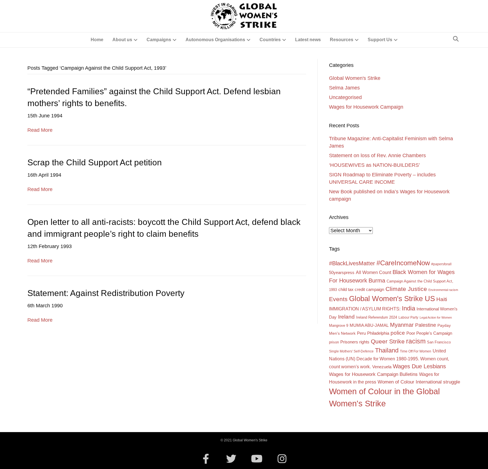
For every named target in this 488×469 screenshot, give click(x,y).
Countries (270, 39)
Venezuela (381, 367)
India (408, 308)
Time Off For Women (415, 351)
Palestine (425, 325)
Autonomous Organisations (215, 39)
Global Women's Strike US (392, 298)
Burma (377, 280)
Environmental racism (443, 290)
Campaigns (159, 39)
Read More (40, 130)
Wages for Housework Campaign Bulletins (373, 374)
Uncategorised (345, 97)
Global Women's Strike (354, 78)
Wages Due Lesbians (419, 366)
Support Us (380, 39)
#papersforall (441, 264)
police (398, 333)
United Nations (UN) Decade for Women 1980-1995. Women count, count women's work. (389, 358)
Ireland (346, 317)
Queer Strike (388, 341)
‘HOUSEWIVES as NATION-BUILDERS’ (374, 165)
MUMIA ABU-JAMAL (369, 325)
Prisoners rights (354, 341)
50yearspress (341, 272)
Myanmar (402, 325)
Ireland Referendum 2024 (376, 317)
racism (416, 341)
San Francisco (439, 342)
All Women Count (373, 272)
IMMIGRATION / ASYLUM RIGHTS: (364, 308)
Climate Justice (406, 289)
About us (122, 39)
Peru (361, 333)
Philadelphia (378, 333)
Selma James (344, 88)
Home (97, 39)
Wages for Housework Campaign (366, 107)
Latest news (308, 39)
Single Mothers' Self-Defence (351, 351)
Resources (341, 39)
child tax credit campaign (361, 289)
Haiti (441, 299)
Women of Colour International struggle (419, 382)
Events (338, 299)
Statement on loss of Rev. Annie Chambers (377, 155)
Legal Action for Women (436, 317)
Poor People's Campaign (429, 333)
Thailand (386, 350)
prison (334, 342)
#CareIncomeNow (403, 263)
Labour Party (408, 317)
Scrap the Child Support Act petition (94, 162)
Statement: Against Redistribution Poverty (105, 293)
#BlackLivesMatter (352, 263)
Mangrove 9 (338, 325)
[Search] (456, 39)
